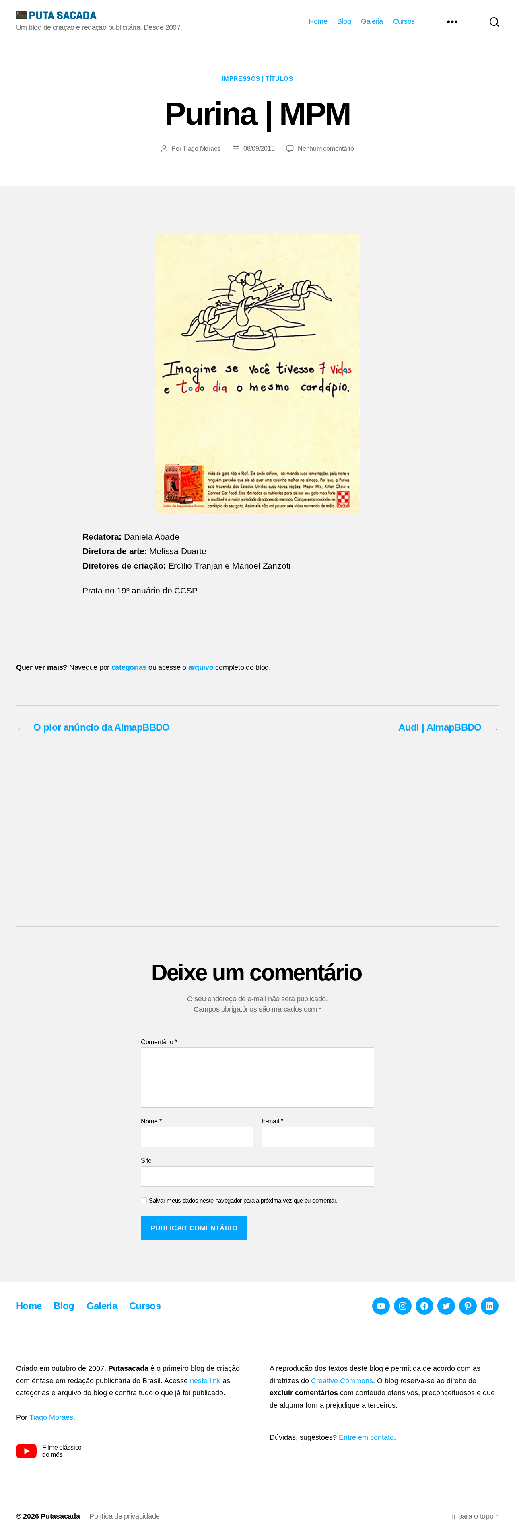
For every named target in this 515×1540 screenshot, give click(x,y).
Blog (344, 21)
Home (318, 21)
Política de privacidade (124, 1516)
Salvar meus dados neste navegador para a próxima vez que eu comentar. (243, 1200)
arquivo (201, 667)
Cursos (404, 21)
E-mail (272, 1121)
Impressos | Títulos (257, 78)
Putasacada (60, 1516)
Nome (151, 1121)
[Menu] (452, 22)
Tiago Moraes (201, 148)
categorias (128, 667)
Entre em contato (366, 1437)
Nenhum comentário (326, 148)
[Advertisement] (257, 838)
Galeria (372, 21)
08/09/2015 (258, 148)
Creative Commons (342, 1381)
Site (146, 1160)
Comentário (159, 1042)
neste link (205, 1381)
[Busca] (494, 22)
